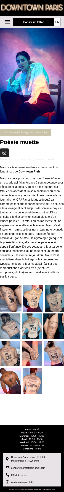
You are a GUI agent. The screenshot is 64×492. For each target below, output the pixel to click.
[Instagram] (4, 152)
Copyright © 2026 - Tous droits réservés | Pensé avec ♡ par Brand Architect (32, 489)
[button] (8, 22)
